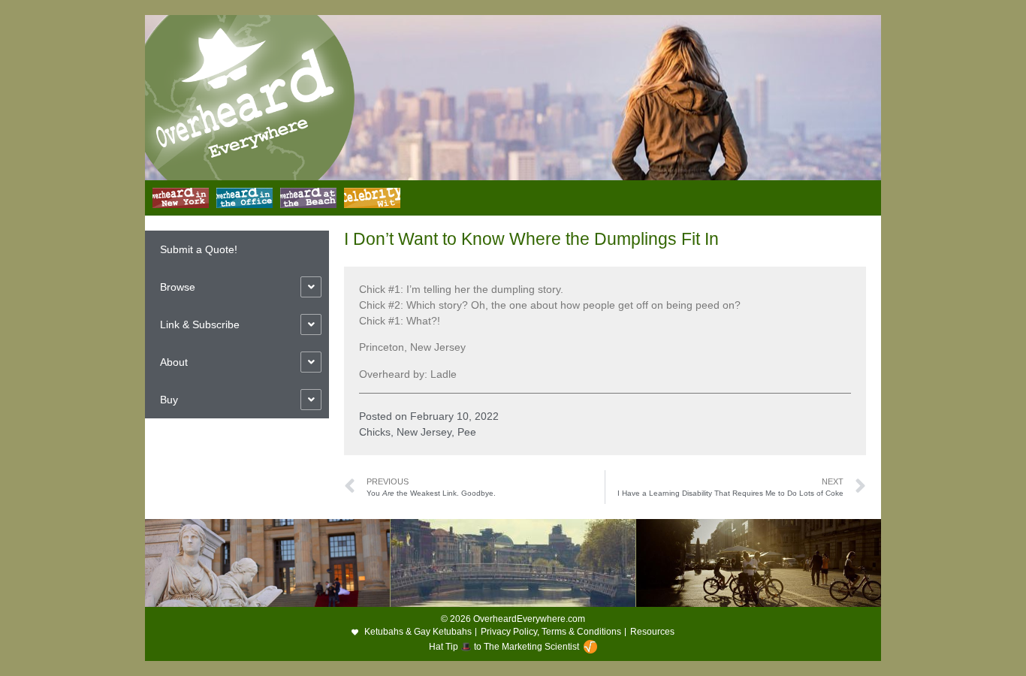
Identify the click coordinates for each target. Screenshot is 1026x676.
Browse (177, 287)
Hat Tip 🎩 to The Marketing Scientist (504, 646)
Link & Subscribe (200, 324)
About (174, 362)
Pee (466, 432)
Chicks (375, 432)
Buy (169, 400)
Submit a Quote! (198, 249)
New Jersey (424, 432)
